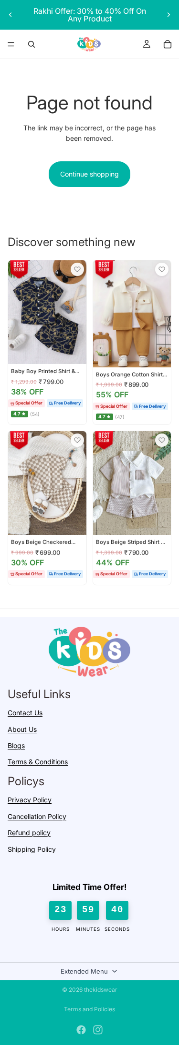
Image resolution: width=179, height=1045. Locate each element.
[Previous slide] (10, 14)
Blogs (16, 746)
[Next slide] (168, 14)
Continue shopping (89, 174)
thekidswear (100, 989)
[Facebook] (81, 1029)
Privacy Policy (30, 800)
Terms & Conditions (38, 762)
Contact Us (25, 713)
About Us (22, 729)
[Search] (31, 44)
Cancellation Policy (37, 816)
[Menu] (11, 44)
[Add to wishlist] (77, 269)
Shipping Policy (32, 849)
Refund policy (29, 833)
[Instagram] (98, 1029)
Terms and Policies (89, 1009)
